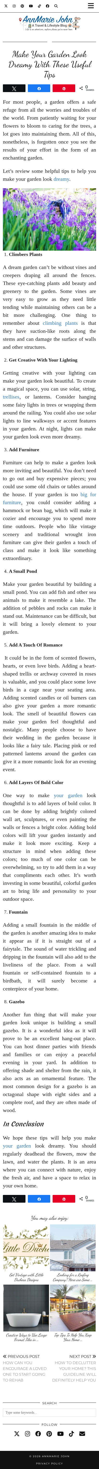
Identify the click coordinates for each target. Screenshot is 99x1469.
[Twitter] (6, 6)
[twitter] (17, 1434)
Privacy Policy (49, 1463)
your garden (68, 795)
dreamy (61, 179)
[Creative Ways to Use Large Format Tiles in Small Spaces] (26, 1308)
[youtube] (60, 1434)
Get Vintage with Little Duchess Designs (26, 1277)
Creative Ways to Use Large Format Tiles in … (26, 1337)
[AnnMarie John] (49, 17)
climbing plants (60, 323)
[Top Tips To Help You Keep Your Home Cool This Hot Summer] (73, 1308)
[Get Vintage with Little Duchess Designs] (26, 1247)
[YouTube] (31, 6)
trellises (11, 397)
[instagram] (27, 1434)
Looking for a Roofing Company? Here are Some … (73, 1277)
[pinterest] (49, 1434)
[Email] (82, 1434)
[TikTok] (39, 6)
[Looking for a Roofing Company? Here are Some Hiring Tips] (73, 1247)
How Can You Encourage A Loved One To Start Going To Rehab (25, 1368)
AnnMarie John (56, 1456)
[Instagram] (14, 6)
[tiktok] (71, 1434)
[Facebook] (48, 6)
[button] (92, 6)
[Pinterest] (22, 6)
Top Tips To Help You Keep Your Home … (73, 1337)
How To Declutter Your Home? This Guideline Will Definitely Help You (74, 1368)
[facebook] (38, 1434)
